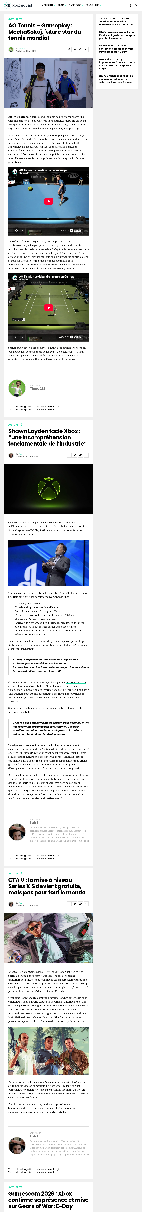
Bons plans (92, 5)
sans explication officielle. (23, 1097)
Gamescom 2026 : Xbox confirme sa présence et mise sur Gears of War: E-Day (116, 48)
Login (57, 406)
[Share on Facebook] (69, 49)
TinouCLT (23, 48)
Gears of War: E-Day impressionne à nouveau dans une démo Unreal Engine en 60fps (117, 64)
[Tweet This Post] (74, 49)
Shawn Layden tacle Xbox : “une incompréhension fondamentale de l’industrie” (116, 21)
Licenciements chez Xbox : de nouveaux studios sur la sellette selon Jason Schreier (116, 79)
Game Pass (75, 5)
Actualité (47, 5)
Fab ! (21, 454)
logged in (27, 409)
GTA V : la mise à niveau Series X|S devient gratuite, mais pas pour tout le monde (117, 35)
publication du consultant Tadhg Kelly (52, 593)
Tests (61, 5)
